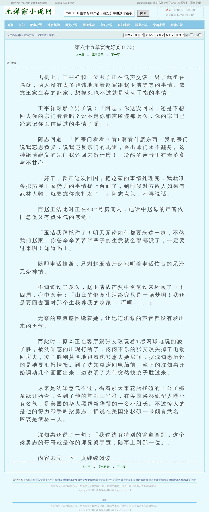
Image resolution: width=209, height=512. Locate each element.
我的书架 (158, 2)
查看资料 (183, 2)
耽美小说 (141, 25)
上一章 (80, 54)
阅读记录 (176, 25)
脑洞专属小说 (127, 479)
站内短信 (190, 10)
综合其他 (54, 25)
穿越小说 (159, 25)
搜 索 (143, 13)
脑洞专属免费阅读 (158, 479)
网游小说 (89, 25)
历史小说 (71, 25)
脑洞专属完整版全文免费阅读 (79, 479)
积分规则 (171, 15)
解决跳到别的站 (185, 15)
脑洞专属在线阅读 (178, 479)
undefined (146, 2)
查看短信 (170, 2)
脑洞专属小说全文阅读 (107, 479)
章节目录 (97, 54)
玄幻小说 (106, 25)
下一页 (115, 54)
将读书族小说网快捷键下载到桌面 (29, 2)
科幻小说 (124, 25)
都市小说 (36, 25)
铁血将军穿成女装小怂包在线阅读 (44, 479)
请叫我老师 (142, 479)
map (104, 499)
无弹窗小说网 (30, 12)
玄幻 (22, 25)
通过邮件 (178, 10)
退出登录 (195, 2)
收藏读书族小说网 (64, 2)
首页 (10, 25)
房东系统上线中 (45, 35)
